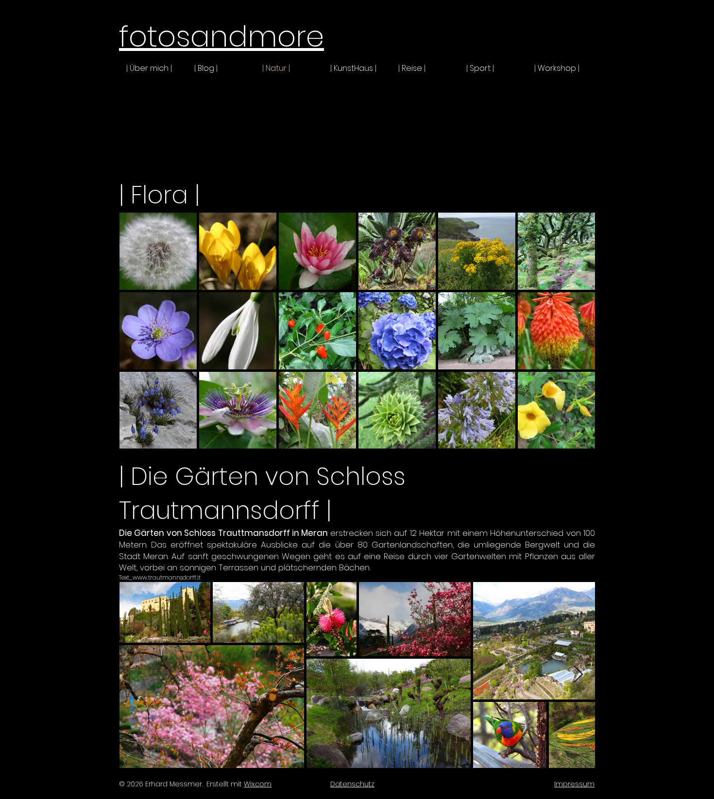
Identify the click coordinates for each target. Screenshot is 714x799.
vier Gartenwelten (470, 556)
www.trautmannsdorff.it (167, 577)
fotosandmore (221, 36)
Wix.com (258, 784)
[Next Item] (578, 675)
